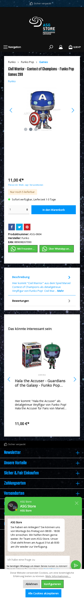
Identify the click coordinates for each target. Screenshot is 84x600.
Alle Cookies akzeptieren (43, 593)
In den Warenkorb (54, 210)
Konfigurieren (52, 584)
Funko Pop (27, 62)
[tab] (42, 283)
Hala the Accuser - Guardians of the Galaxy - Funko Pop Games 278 (40, 382)
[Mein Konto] (61, 47)
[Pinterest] (27, 227)
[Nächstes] (73, 110)
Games (43, 62)
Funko (12, 62)
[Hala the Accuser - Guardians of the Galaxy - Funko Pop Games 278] (42, 355)
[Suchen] (51, 47)
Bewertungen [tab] (20, 301)
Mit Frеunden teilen (27, 248)
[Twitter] (19, 227)
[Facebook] (11, 227)
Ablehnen (32, 584)
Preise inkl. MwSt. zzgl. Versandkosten (25, 185)
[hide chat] (76, 502)
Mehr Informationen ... (58, 576)
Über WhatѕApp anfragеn (61, 248)
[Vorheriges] (11, 110)
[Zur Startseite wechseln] (42, 25)
